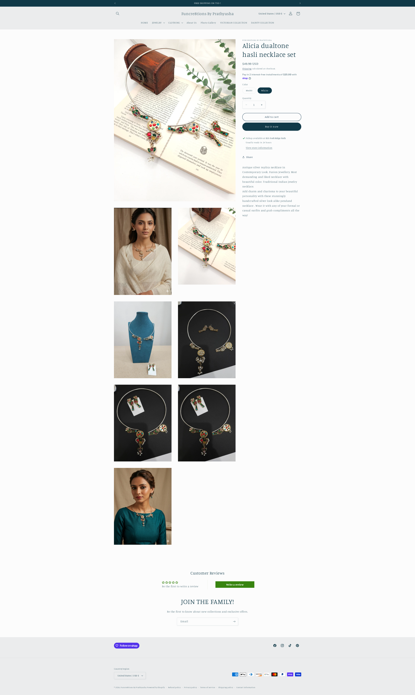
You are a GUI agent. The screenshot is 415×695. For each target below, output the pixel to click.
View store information (259, 147)
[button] (117, 13)
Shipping (246, 68)
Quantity (246, 98)
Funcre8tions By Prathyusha (133, 687)
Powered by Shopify (156, 687)
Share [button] (249, 157)
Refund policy (174, 687)
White (264, 90)
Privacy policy (190, 687)
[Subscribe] (234, 622)
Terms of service (207, 687)
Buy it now (272, 126)
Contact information (245, 687)
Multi (251, 91)
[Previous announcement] (115, 3)
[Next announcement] (300, 3)
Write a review (235, 584)
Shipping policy (225, 687)
